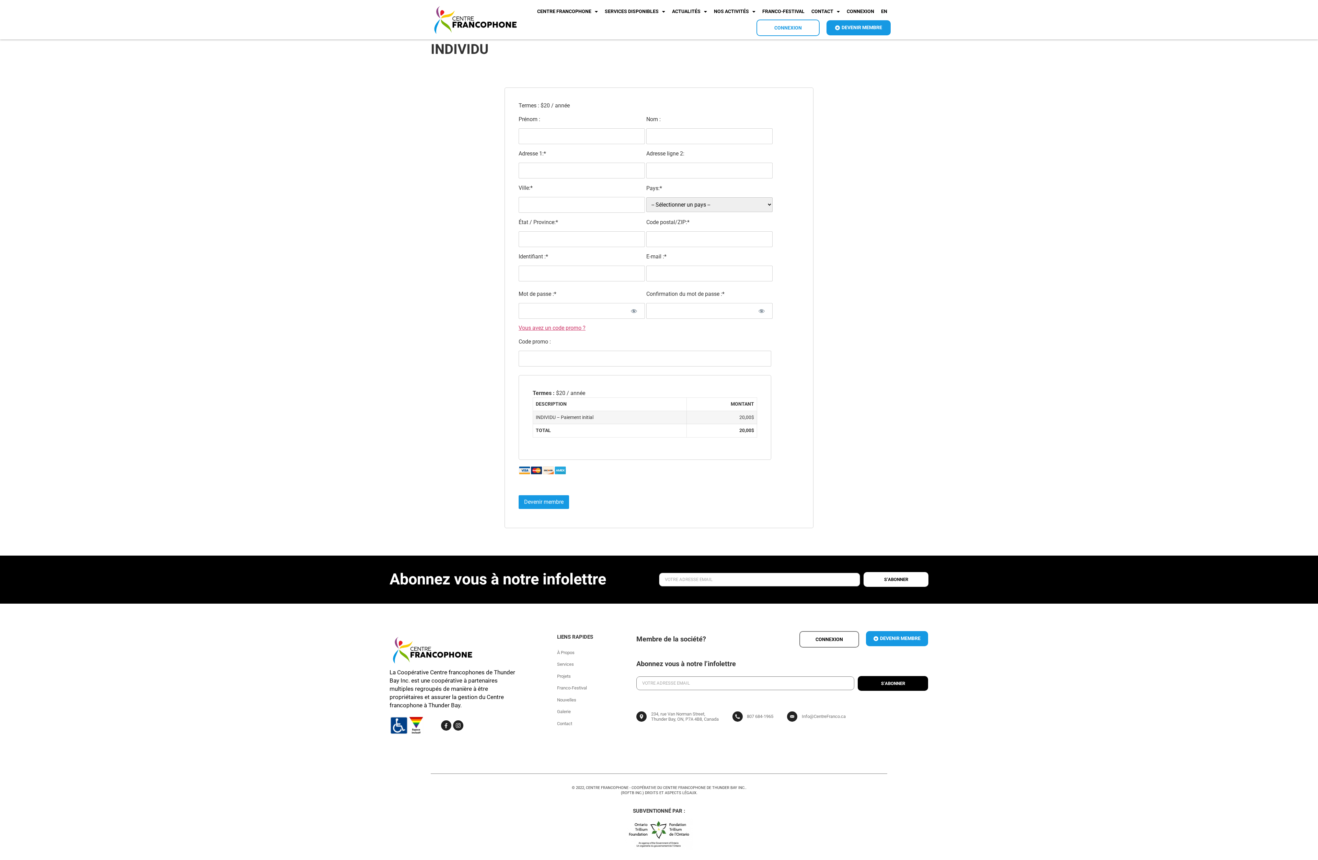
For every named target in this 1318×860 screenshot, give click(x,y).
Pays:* (654, 188)
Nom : (653, 119)
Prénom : (529, 119)
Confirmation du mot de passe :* (685, 294)
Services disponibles (632, 11)
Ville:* (526, 188)
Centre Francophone (564, 11)
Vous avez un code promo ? (552, 328)
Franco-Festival (783, 11)
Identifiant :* (533, 256)
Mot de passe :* (537, 294)
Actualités (686, 11)
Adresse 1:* (532, 153)
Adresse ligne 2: (665, 153)
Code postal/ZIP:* (668, 222)
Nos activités (731, 11)
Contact (822, 11)
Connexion (860, 11)
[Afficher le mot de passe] (634, 311)
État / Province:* (538, 222)
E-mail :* (656, 256)
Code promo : (535, 341)
